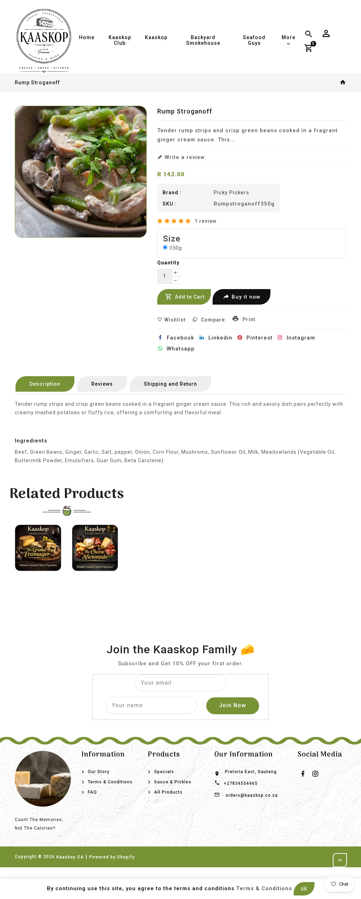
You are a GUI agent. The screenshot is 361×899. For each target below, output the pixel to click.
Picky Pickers (231, 192)
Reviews (102, 384)
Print (248, 319)
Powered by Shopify (112, 857)
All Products (168, 792)
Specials (164, 771)
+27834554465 (241, 783)
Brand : (172, 192)
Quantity (168, 262)
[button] (175, 221)
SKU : (170, 204)
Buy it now (246, 297)
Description (45, 384)
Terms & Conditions (110, 781)
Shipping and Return (170, 384)
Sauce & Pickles (172, 781)
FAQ (92, 792)
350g (175, 248)
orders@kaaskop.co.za (252, 795)
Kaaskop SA (70, 857)
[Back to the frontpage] (342, 82)
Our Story (98, 771)
